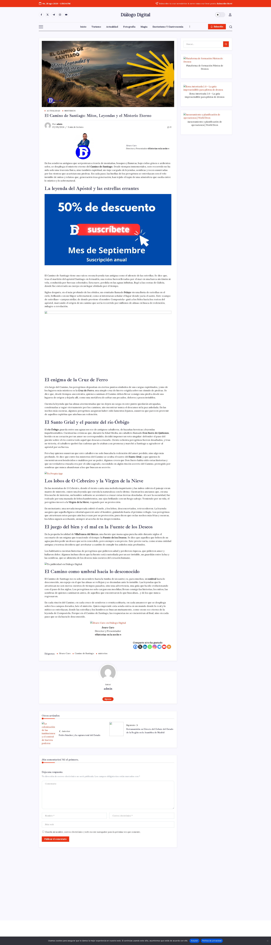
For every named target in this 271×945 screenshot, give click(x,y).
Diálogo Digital (135, 14)
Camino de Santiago (84, 653)
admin (59, 124)
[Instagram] (154, 647)
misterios (103, 653)
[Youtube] (164, 647)
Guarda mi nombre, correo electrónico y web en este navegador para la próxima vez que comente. (92, 832)
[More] (169, 647)
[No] (267, 940)
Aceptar (194, 941)
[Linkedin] (145, 647)
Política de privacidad (212, 941)
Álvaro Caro (65, 653)
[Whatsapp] (150, 647)
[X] (140, 647)
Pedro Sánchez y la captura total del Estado (79, 735)
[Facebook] (135, 647)
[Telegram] (159, 647)
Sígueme (108, 699)
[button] (220, 14)
